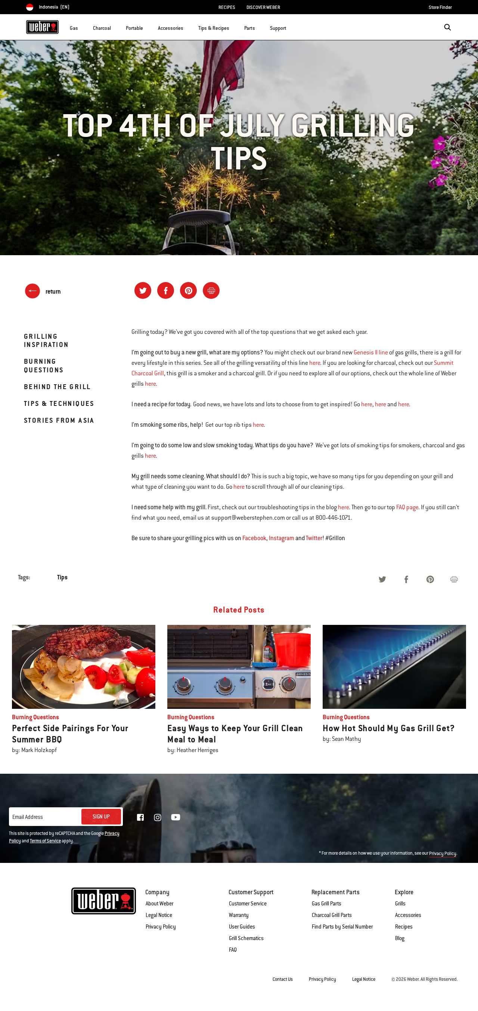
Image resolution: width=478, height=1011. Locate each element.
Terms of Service (45, 841)
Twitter (314, 538)
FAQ (233, 949)
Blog (399, 938)
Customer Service (248, 903)
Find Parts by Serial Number (342, 926)
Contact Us (283, 979)
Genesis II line (371, 352)
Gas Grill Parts (326, 903)
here (314, 363)
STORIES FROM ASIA (59, 420)
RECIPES (226, 7)
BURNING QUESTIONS (44, 365)
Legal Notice (159, 915)
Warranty (239, 915)
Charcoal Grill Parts (332, 915)
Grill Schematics (246, 938)
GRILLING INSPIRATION (46, 340)
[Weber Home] (42, 27)
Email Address (27, 817)
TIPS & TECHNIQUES (59, 403)
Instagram (281, 538)
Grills (400, 903)
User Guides (242, 926)
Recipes (404, 926)
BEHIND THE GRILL (57, 386)
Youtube (175, 817)
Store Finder (440, 7)
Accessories (408, 915)
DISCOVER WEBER (263, 7)
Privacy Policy (442, 854)
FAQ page (407, 507)
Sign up (101, 816)
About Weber (159, 903)
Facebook (254, 538)
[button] (83, 26)
